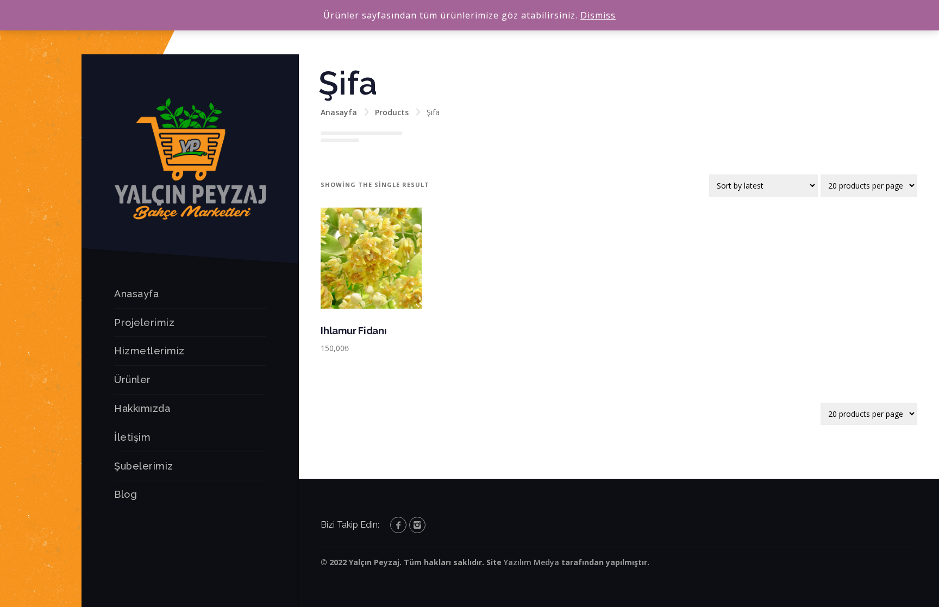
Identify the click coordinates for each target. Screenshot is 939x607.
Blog (125, 494)
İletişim (132, 437)
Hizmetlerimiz (149, 350)
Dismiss (598, 15)
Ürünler (132, 379)
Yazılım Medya (531, 562)
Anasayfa (136, 293)
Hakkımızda (142, 408)
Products (392, 112)
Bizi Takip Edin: (350, 525)
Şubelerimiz (143, 466)
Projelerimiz (144, 322)
